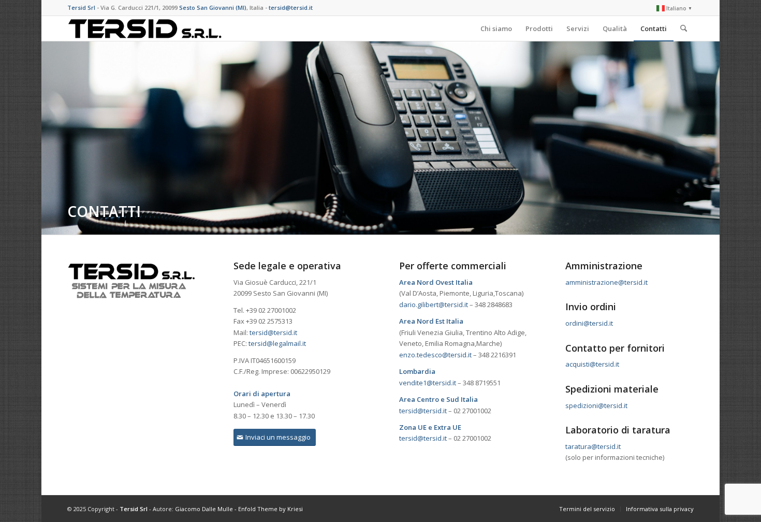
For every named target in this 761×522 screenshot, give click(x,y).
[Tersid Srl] (145, 28)
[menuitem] (672, 8)
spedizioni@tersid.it (596, 405)
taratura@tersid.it (593, 446)
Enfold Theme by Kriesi (270, 509)
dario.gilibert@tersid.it (433, 304)
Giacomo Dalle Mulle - (206, 509)
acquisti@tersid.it (592, 364)
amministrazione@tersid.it (606, 282)
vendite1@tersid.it (427, 382)
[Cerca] (684, 28)
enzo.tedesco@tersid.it (435, 354)
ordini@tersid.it (589, 323)
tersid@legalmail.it (277, 343)
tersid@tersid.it (273, 332)
